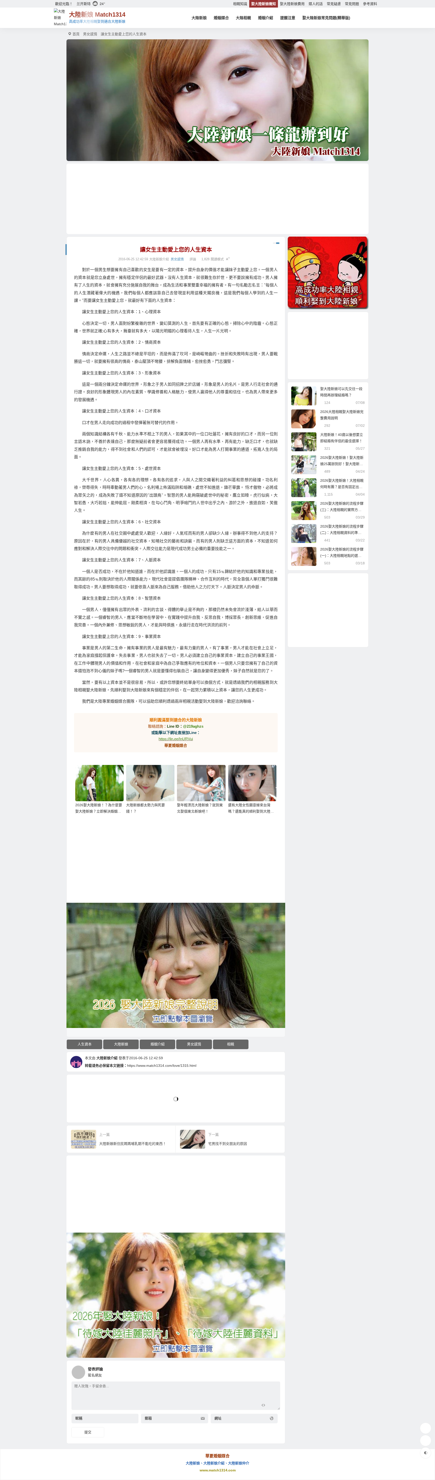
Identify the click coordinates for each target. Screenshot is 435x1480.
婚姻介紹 (265, 18)
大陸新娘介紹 (107, 1058)
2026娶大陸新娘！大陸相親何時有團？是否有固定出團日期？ (342, 486)
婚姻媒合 (221, 18)
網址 (218, 1419)
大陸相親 (243, 18)
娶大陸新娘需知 (263, 4)
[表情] (272, 1405)
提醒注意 (287, 18)
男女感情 (90, 34)
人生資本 (85, 1044)
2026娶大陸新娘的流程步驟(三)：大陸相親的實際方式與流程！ (342, 509)
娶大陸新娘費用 (292, 4)
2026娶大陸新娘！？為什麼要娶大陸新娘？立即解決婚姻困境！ (98, 811)
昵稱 (78, 1419)
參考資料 (370, 4)
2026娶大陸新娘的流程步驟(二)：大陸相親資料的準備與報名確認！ (342, 532)
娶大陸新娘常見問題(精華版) (326, 18)
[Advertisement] (217, 199)
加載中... (81, 1110)
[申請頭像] (275, 1371)
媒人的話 (316, 4)
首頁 (76, 34)
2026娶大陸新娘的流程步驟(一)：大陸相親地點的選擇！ (342, 555)
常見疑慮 (334, 4)
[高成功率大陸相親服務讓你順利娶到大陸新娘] (328, 273)
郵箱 (148, 1419)
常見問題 (352, 4)
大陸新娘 (199, 18)
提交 (87, 1432)
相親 (230, 1044)
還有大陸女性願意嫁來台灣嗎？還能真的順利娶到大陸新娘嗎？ (251, 811)
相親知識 (240, 4)
